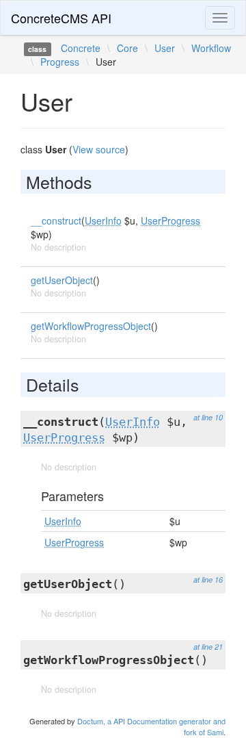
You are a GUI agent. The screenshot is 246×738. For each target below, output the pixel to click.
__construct (56, 220)
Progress (59, 61)
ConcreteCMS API (61, 18)
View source (98, 149)
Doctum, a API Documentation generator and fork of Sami (151, 726)
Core (127, 48)
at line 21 (208, 646)
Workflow (211, 48)
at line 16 (208, 579)
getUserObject (62, 280)
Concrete (80, 48)
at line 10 (208, 417)
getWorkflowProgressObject (91, 326)
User (164, 48)
